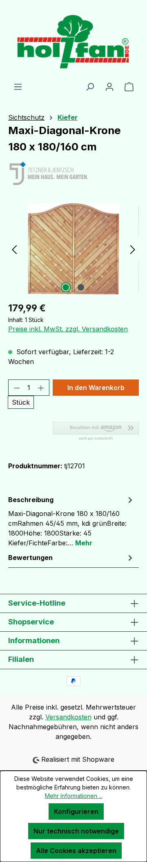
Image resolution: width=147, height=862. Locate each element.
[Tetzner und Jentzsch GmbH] (73, 174)
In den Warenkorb (96, 388)
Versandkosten (68, 717)
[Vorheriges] (14, 249)
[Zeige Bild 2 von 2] (81, 287)
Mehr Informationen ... (73, 795)
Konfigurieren (76, 811)
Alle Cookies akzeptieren (76, 851)
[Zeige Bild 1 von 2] (65, 287)
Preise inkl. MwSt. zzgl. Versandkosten (68, 329)
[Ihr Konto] (109, 86)
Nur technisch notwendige (76, 831)
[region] (73, 249)
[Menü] (18, 86)
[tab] (71, 521)
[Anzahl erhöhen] (41, 387)
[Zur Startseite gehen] (73, 41)
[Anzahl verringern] (16, 387)
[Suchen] (90, 86)
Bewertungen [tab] (30, 557)
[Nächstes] (133, 249)
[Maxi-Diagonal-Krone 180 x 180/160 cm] (74, 249)
